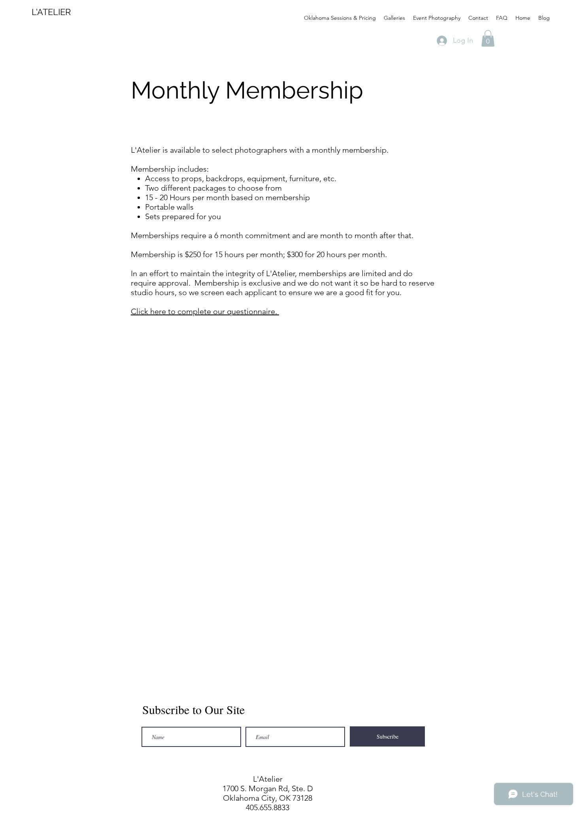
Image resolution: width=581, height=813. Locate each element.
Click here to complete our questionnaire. (205, 311)
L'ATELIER (51, 12)
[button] (488, 38)
